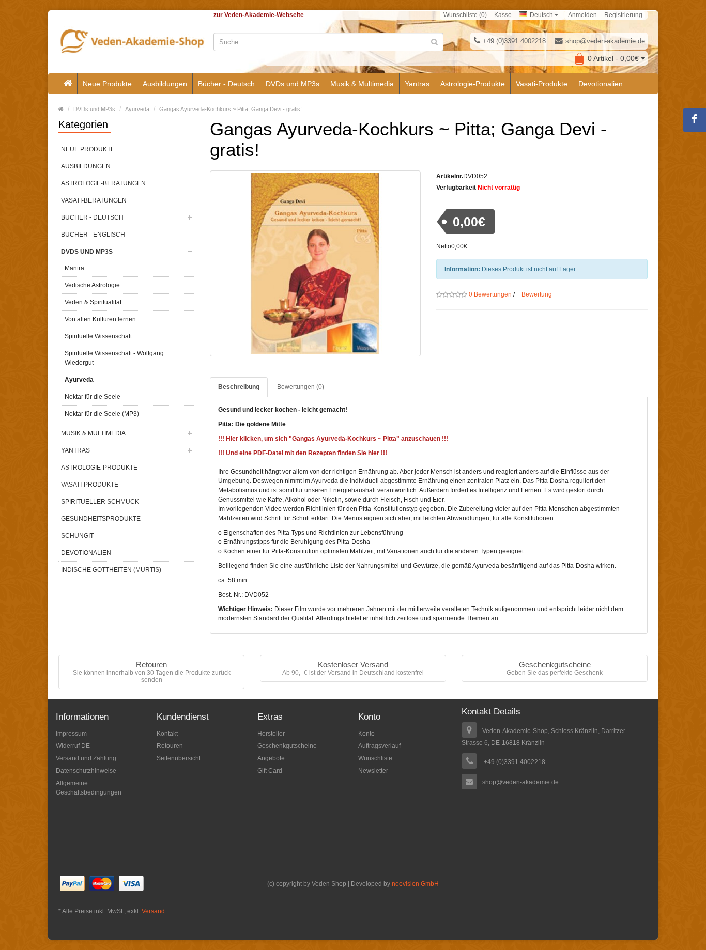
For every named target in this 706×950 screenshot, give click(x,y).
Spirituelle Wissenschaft (98, 336)
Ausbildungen (165, 84)
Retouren (170, 746)
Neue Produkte (107, 84)
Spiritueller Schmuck (100, 501)
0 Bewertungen (490, 294)
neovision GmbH (415, 883)
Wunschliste (375, 758)
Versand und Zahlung (86, 758)
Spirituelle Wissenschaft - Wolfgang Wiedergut (114, 358)
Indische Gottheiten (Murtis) (111, 569)
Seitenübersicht (179, 758)
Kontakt (167, 733)
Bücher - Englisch (93, 234)
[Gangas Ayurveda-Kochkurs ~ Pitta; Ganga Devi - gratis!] (315, 263)
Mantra (74, 268)
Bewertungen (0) (300, 387)
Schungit (77, 535)
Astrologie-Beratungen (103, 183)
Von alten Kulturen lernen (100, 319)
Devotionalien (600, 84)
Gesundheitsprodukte (101, 518)
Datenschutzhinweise (86, 770)
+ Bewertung (534, 294)
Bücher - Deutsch (226, 84)
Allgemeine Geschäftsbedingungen (88, 788)
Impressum (71, 733)
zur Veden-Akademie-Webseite (258, 15)
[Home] (61, 109)
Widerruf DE (73, 746)
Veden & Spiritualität (93, 302)
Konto (366, 733)
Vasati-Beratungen (94, 200)
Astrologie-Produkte (472, 84)
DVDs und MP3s (292, 84)
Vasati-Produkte (541, 84)
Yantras (417, 84)
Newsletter (373, 770)
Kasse (503, 15)
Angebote (271, 758)
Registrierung (623, 15)
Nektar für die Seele (92, 396)
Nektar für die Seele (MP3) (102, 413)
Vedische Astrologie (92, 285)
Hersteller (271, 733)
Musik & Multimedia (362, 84)
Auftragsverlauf (379, 746)
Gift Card (269, 770)
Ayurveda (137, 109)
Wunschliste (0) (465, 15)
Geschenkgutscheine (287, 746)
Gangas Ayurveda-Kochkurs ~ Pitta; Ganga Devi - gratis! (230, 109)
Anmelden (582, 15)
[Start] (68, 83)
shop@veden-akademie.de (605, 41)
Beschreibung (238, 387)
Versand (153, 911)
